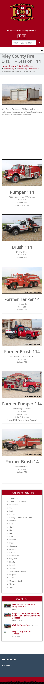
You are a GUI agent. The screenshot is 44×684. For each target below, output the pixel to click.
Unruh (12, 584)
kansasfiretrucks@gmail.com (23, 30)
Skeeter (12, 562)
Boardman (13, 505)
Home (4, 66)
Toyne (12, 578)
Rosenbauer (14, 556)
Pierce (12, 552)
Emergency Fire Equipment (20, 517)
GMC (11, 527)
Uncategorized (15, 581)
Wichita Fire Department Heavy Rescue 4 (23, 605)
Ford (11, 524)
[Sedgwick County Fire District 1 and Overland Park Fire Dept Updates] (8, 615)
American (13, 498)
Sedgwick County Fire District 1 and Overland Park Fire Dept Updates (26, 615)
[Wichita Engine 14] (8, 626)
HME (11, 530)
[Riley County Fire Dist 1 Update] (8, 633)
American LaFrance (17, 502)
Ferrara (12, 521)
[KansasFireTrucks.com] (22, 12)
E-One (12, 514)
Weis (11, 587)
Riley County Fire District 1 (28, 68)
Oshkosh (13, 546)
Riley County (9, 68)
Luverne (12, 540)
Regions (12, 66)
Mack (11, 543)
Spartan (12, 568)
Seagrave (13, 559)
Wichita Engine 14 (20, 625)
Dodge (12, 511)
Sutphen (12, 575)
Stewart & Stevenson (17, 571)
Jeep (11, 533)
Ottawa (12, 549)
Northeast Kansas (25, 66)
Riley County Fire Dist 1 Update (22, 632)
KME (11, 536)
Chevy (11, 508)
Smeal (12, 565)
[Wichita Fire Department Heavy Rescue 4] (8, 606)
